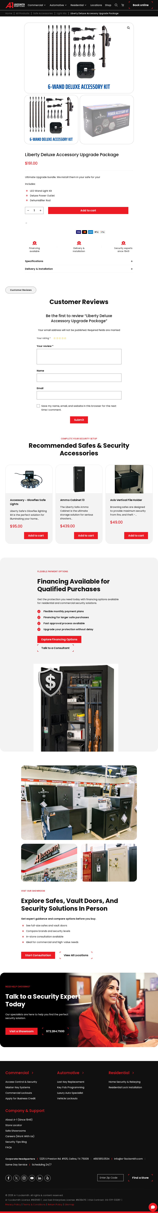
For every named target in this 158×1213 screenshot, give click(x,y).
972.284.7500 (55, 1031)
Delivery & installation (39, 269)
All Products (22, 13)
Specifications (34, 261)
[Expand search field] (116, 5)
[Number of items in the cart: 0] (123, 5)
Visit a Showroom (21, 1031)
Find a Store (140, 1178)
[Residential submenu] (85, 5)
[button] (128, 28)
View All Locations (76, 955)
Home (8, 13)
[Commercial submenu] (45, 5)
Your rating (44, 338)
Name (40, 370)
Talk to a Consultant (55, 648)
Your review (45, 346)
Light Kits (62, 13)
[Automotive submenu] (66, 5)
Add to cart (88, 210)
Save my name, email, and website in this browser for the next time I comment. (78, 408)
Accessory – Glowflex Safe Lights (28, 502)
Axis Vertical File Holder (126, 500)
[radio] (55, 338)
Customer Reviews (21, 290)
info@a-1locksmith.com (128, 1159)
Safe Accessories (43, 13)
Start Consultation (38, 955)
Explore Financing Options (59, 639)
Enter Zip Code (108, 1177)
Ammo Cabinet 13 (72, 500)
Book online (141, 5)
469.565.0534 (101, 1159)
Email (40, 388)
